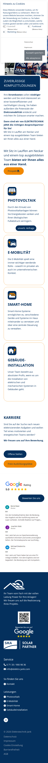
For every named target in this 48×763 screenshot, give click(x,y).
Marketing (17, 32)
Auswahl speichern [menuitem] (34, 52)
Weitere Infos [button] (12, 29)
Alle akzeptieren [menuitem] (33, 58)
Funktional (37, 27)
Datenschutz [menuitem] (28, 42)
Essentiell (12, 27)
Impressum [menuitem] (28, 47)
